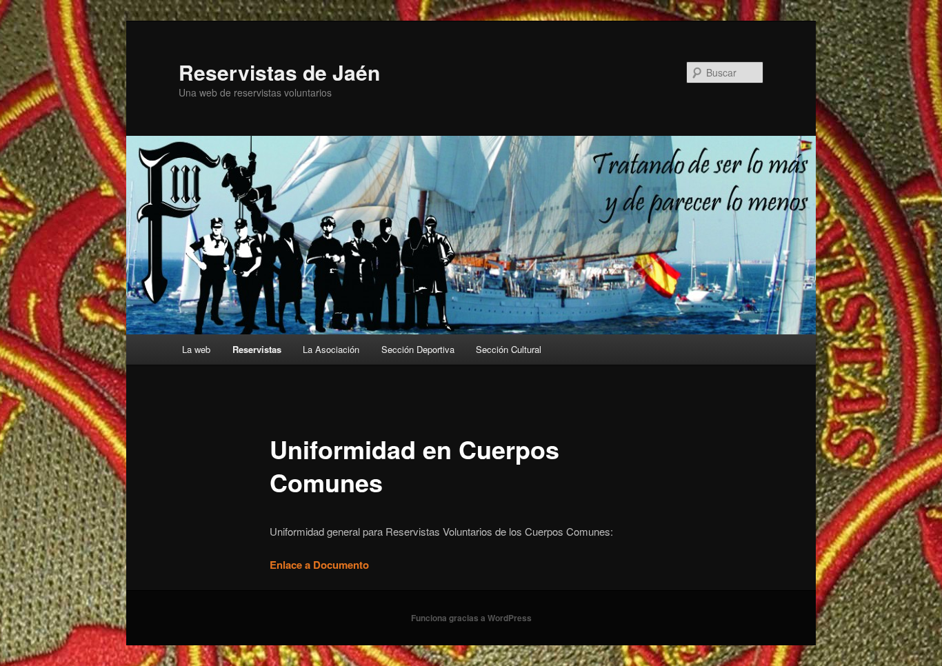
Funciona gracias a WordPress (471, 618)
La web (196, 349)
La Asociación (331, 349)
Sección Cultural (508, 349)
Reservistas (256, 349)
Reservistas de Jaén (279, 72)
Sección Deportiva (417, 349)
